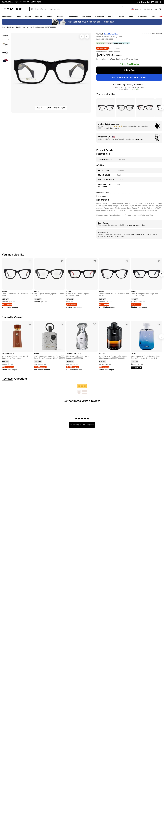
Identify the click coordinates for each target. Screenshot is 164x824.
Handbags (60, 16)
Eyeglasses (86, 16)
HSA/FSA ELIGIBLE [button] (120, 43)
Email (147, 234)
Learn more (114, 128)
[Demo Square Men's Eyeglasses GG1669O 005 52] (30, 261)
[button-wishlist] (156, 9)
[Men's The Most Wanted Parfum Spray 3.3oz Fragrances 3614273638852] (127, 324)
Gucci (18, 27)
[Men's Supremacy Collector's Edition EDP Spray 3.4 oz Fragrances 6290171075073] (62, 324)
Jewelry (49, 16)
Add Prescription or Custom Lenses (129, 77)
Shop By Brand (7, 16)
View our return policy (137, 225)
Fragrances (99, 16)
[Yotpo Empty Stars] (146, 34)
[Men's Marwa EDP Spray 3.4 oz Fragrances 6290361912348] (94, 324)
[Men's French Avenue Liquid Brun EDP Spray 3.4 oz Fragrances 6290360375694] (30, 324)
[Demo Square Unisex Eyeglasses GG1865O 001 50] (94, 261)
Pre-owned (142, 16)
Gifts (153, 16)
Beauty (110, 16)
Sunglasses (73, 16)
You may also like (105, 94)
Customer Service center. (116, 236)
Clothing (121, 16)
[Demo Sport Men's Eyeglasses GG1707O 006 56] (87, 36)
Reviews (7, 378)
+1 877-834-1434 (138, 234)
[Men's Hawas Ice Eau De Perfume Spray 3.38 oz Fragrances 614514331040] (159, 324)
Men (19, 16)
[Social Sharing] (82, 36)
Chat (153, 234)
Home (3, 27)
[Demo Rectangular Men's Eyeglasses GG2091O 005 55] (159, 261)
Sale (160, 16)
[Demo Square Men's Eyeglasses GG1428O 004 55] (62, 261)
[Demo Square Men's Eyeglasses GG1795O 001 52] (127, 261)
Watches (38, 16)
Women (28, 16)
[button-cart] (160, 9)
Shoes (131, 16)
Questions (21, 378)
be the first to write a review (82, 425)
